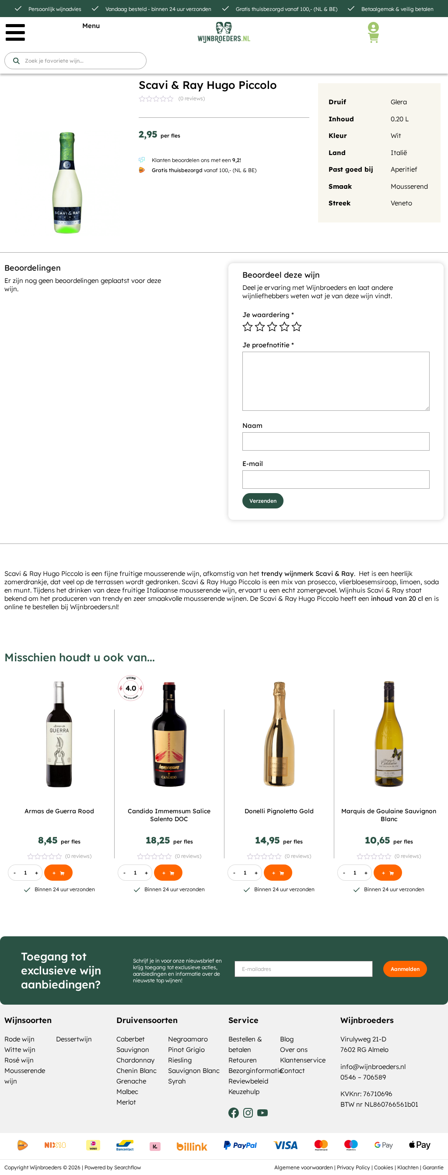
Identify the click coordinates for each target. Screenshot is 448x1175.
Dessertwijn (74, 1039)
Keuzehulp (243, 1091)
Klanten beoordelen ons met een (196, 160)
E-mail (252, 463)
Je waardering (268, 314)
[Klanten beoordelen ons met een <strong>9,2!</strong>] (142, 160)
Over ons (294, 1049)
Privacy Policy (353, 1167)
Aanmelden (405, 969)
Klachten (408, 1167)
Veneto (401, 203)
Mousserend (409, 186)
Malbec (127, 1091)
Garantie (433, 1167)
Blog (287, 1039)
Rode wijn (19, 1039)
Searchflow (127, 1167)
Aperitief (404, 169)
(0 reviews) (191, 98)
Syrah (177, 1081)
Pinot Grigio (186, 1049)
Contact (292, 1070)
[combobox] (75, 60)
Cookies (383, 1167)
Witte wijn (19, 1049)
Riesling (180, 1060)
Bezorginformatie (255, 1070)
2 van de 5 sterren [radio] (260, 326)
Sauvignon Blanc (194, 1070)
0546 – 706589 (363, 1077)
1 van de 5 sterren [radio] (247, 326)
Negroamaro (188, 1039)
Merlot (126, 1102)
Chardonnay (135, 1060)
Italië (399, 152)
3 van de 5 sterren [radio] (272, 326)
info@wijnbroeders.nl (373, 1066)
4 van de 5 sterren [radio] (284, 326)
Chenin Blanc (136, 1070)
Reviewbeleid (248, 1081)
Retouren (242, 1060)
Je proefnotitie (268, 345)
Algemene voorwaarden (303, 1167)
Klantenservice (303, 1060)
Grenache (131, 1081)
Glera (399, 102)
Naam (252, 425)
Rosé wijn (19, 1060)
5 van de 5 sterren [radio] (296, 326)
